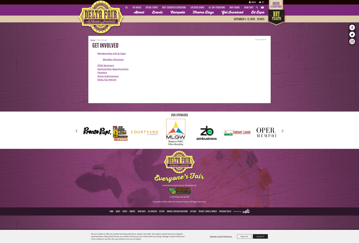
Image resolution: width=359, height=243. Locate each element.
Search (257, 7)
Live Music (136, 8)
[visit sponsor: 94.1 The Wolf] (239, 133)
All (126, 8)
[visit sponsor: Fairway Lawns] (177, 133)
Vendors (102, 72)
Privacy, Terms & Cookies (208, 212)
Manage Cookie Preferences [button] (221, 236)
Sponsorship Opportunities (112, 69)
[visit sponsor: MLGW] (115, 133)
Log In (253, 3)
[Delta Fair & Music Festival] (101, 18)
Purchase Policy (225, 212)
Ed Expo (257, 12)
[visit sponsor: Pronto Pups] (98, 131)
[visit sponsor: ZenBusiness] (146, 133)
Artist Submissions (108, 76)
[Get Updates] (262, 7)
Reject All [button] (244, 236)
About (139, 12)
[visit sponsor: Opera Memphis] (208, 133)
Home (92, 40)
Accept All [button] (260, 236)
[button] (76, 131)
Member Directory (113, 59)
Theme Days (248, 8)
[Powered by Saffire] (245, 211)
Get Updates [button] (262, 7)
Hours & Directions (276, 4)
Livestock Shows (197, 8)
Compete (178, 12)
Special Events (152, 8)
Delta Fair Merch (106, 79)
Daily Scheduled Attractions (174, 8)
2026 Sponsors (105, 65)
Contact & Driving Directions (177, 212)
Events (157, 12)
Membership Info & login (111, 53)
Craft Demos (234, 8)
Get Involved (232, 12)
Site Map (193, 212)
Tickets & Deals (276, 18)
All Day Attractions (217, 8)
